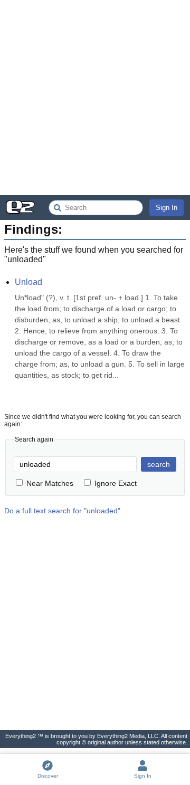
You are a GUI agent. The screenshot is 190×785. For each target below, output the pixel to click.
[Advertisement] (95, 98)
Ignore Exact (115, 483)
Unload (28, 281)
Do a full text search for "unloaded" (62, 510)
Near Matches (49, 483)
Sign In (166, 208)
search (158, 464)
